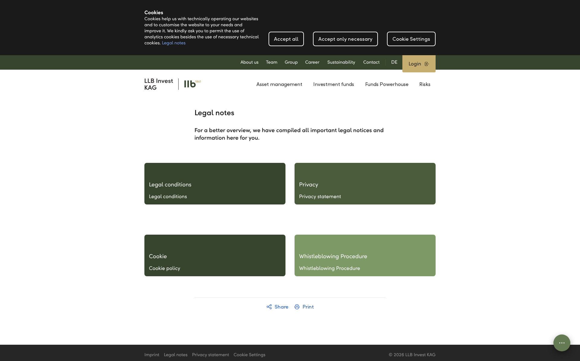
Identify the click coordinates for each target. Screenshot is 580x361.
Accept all (286, 39)
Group (291, 62)
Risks (424, 84)
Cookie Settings (411, 39)
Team (272, 62)
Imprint (151, 355)
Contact (371, 62)
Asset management (279, 84)
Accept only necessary (345, 39)
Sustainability (341, 62)
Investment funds (333, 84)
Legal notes (173, 43)
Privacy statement (210, 355)
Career (312, 62)
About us (249, 62)
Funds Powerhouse (386, 84)
